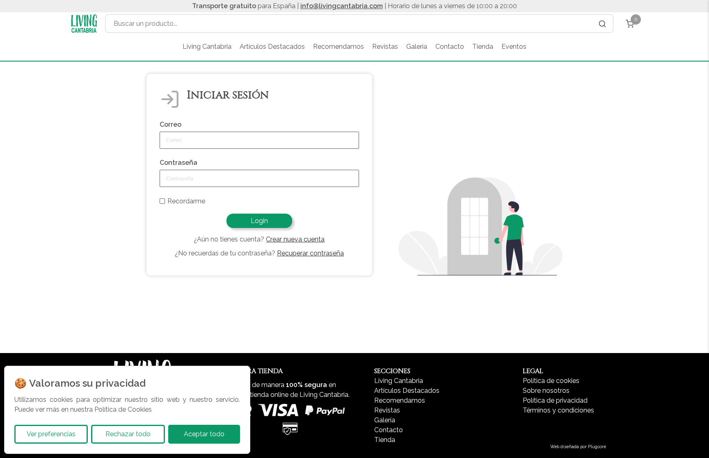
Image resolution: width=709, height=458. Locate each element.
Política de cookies (551, 381)
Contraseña (178, 162)
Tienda (482, 46)
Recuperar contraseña (310, 253)
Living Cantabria (207, 46)
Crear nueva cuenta (295, 239)
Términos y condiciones (558, 410)
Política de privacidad (555, 400)
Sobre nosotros (546, 390)
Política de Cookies (123, 409)
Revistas (385, 46)
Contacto (449, 46)
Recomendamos (338, 46)
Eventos (513, 46)
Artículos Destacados (272, 46)
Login (259, 221)
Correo (170, 124)
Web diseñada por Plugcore (578, 446)
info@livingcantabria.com (341, 6)
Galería (416, 46)
